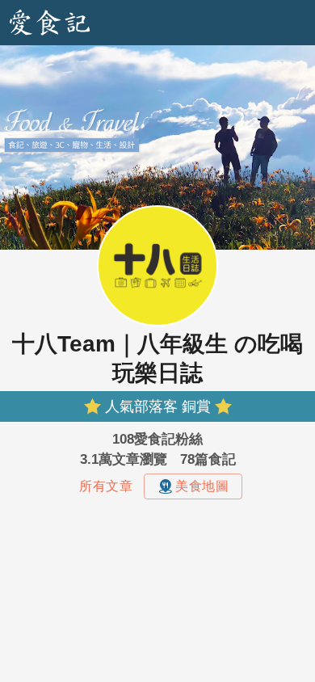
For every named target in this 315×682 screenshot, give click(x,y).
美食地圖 (202, 486)
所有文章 (105, 486)
